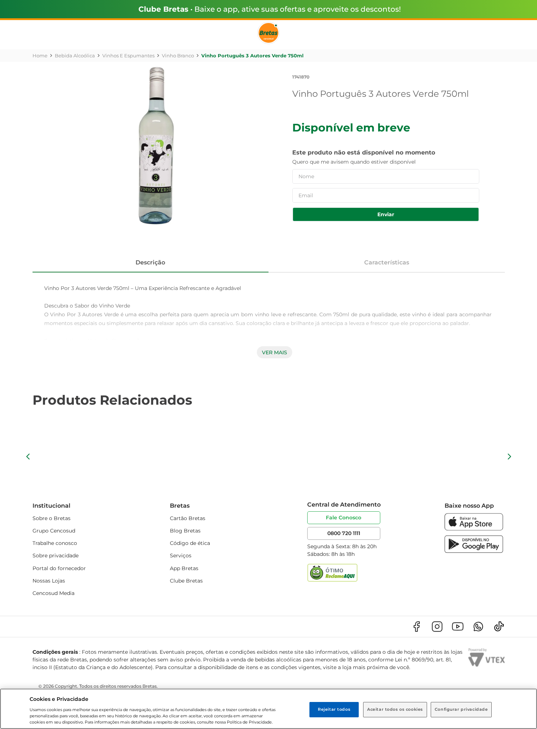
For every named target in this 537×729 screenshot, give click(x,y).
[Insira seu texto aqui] (474, 528)
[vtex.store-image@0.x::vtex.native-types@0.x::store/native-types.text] (416, 627)
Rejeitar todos (334, 709)
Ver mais (274, 352)
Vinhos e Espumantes (128, 55)
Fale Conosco (343, 517)
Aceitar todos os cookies (395, 709)
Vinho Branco (178, 55)
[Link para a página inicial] (40, 55)
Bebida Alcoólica (75, 55)
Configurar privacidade (461, 709)
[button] (28, 456)
